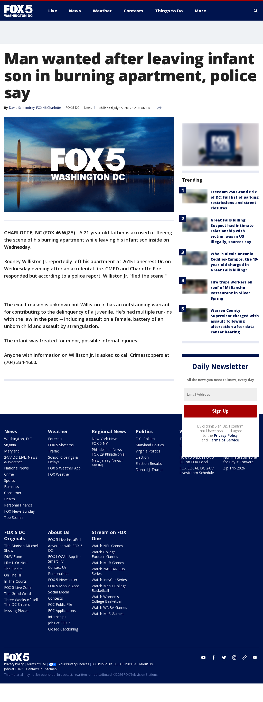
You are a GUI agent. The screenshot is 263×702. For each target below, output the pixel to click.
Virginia (10, 444)
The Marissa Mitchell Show (21, 548)
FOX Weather (59, 474)
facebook (214, 657)
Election (142, 457)
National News (16, 468)
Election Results (149, 463)
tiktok (244, 657)
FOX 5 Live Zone (18, 587)
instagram (234, 657)
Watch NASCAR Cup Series (108, 571)
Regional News (109, 431)
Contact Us (57, 567)
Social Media (58, 592)
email (255, 657)
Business (11, 486)
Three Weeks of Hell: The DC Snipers (21, 602)
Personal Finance (18, 505)
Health (9, 498)
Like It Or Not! (15, 562)
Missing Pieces (16, 610)
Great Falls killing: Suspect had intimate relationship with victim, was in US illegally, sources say (232, 231)
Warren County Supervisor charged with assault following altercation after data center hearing (235, 321)
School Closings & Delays (63, 459)
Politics (144, 431)
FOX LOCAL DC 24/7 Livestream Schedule (197, 470)
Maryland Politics (150, 444)
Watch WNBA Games (109, 607)
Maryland (12, 451)
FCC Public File (60, 604)
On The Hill (13, 575)
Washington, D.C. (18, 438)
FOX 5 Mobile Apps (64, 585)
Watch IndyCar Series (109, 579)
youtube (203, 657)
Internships (57, 616)
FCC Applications (62, 610)
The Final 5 (13, 568)
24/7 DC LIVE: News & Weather (20, 459)
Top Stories (13, 517)
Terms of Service (224, 440)
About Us (58, 532)
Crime (9, 474)
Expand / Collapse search (256, 10)
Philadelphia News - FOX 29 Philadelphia (108, 452)
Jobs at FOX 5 (59, 622)
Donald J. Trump (149, 469)
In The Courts (15, 581)
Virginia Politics (148, 451)
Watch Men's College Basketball (109, 588)
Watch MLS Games (108, 613)
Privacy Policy (226, 435)
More (200, 11)
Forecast (55, 438)
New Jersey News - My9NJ (107, 462)
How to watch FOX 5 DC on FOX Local (197, 459)
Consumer (12, 492)
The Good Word (17, 593)
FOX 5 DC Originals (14, 535)
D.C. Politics (145, 438)
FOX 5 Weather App (64, 468)
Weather (58, 431)
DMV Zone (13, 556)
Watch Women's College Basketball (107, 599)
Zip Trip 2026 (234, 468)
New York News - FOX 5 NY (106, 441)
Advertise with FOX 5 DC (65, 548)
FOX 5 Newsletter (62, 579)
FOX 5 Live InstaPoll (64, 539)
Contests (55, 598)
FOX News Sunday (19, 511)
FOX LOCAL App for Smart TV (64, 559)
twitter (224, 657)
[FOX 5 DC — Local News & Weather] (21, 11)
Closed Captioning (63, 629)
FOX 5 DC (72, 107)
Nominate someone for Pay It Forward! (240, 459)
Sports (9, 480)
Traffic (53, 451)
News (88, 107)
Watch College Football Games (105, 554)
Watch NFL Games (107, 545)
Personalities (58, 573)
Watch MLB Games (108, 562)
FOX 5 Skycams (61, 444)
